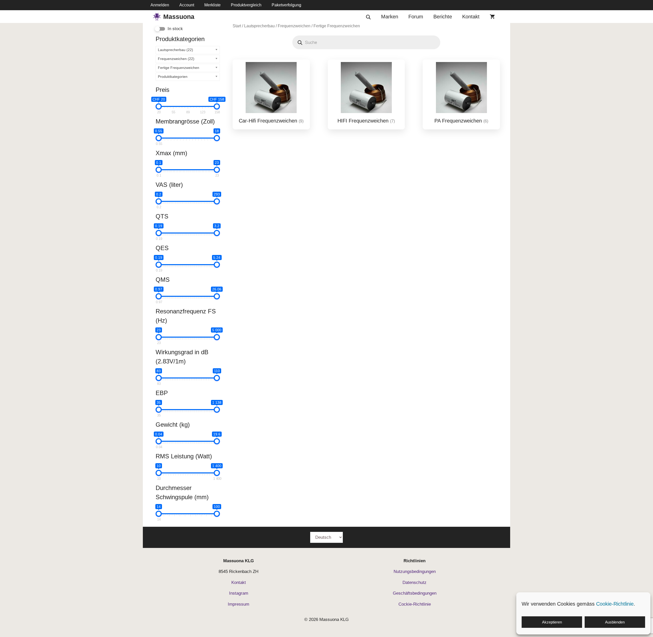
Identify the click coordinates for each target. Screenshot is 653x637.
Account (186, 5)
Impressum (238, 604)
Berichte (442, 16)
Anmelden (159, 5)
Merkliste (212, 5)
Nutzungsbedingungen (415, 571)
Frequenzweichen (294, 26)
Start (237, 26)
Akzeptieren (552, 622)
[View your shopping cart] (492, 16)
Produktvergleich (246, 5)
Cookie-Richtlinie (615, 604)
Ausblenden (615, 622)
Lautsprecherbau (259, 26)
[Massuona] (157, 16)
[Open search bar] (368, 17)
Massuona (178, 16)
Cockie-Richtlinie (414, 604)
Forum (415, 16)
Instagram (238, 593)
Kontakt (471, 16)
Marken (389, 16)
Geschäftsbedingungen (414, 593)
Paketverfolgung (286, 5)
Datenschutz (414, 582)
